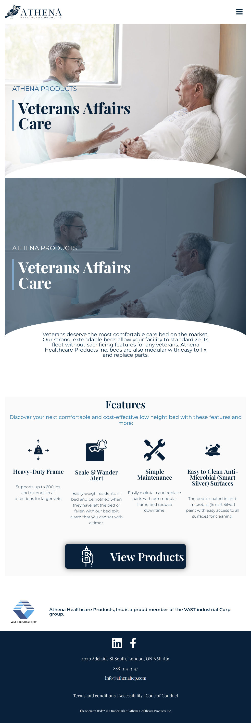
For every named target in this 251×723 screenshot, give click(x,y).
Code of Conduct (162, 696)
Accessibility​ (130, 696)
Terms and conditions (94, 696)
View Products (147, 556)
